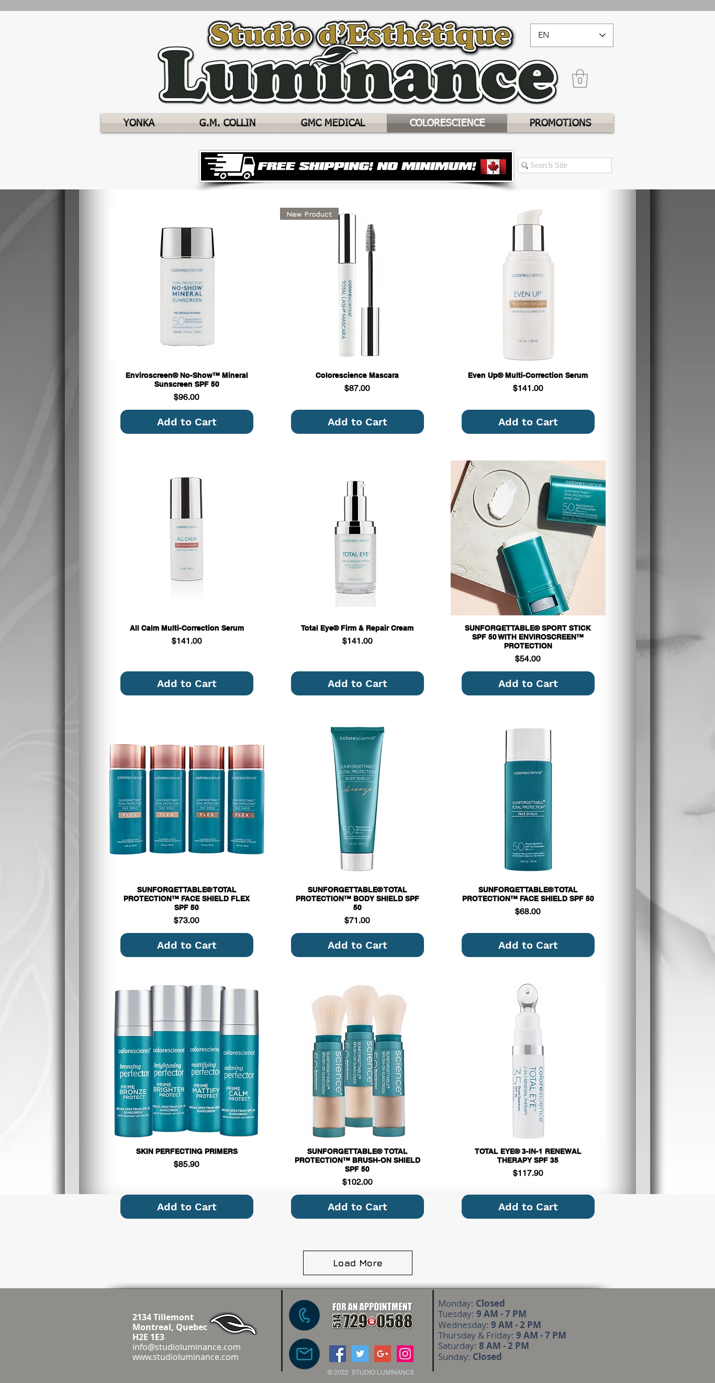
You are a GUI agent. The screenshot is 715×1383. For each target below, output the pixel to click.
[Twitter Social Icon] (360, 1353)
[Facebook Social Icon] (337, 1353)
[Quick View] (186, 285)
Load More (358, 1262)
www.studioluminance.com (185, 1357)
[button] (580, 78)
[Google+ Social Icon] (382, 1353)
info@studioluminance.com (186, 1347)
